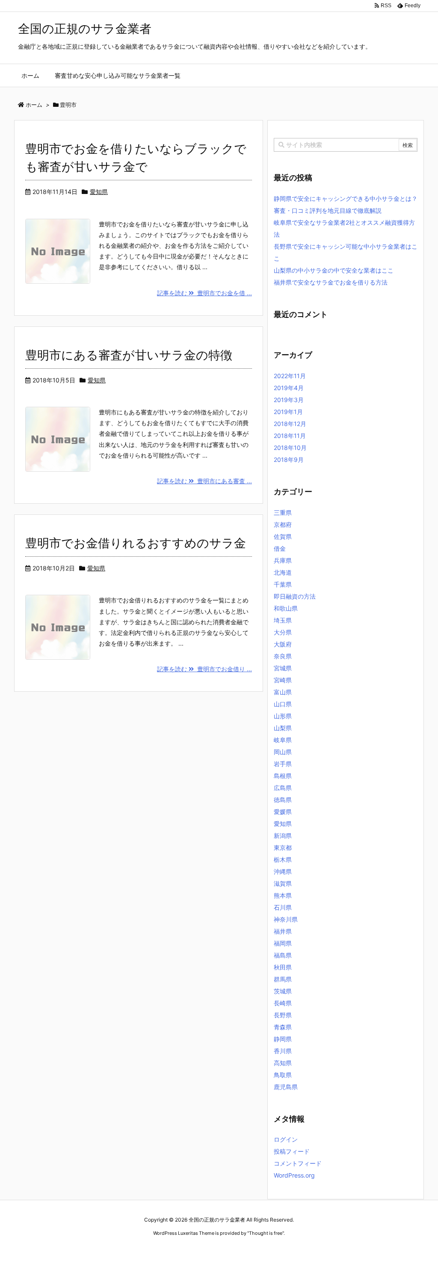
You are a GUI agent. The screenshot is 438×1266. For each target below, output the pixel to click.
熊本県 (283, 895)
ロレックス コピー (131, 1249)
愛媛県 (283, 811)
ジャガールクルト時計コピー (258, 1249)
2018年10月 (290, 447)
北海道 (283, 572)
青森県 (283, 1027)
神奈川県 (286, 919)
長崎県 (283, 1003)
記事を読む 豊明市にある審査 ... (204, 481)
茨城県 (283, 991)
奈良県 (283, 656)
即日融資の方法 (295, 596)
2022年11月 (290, 375)
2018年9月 (289, 459)
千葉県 (283, 584)
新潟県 (283, 835)
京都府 (283, 524)
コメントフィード (298, 1163)
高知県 (283, 1062)
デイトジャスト (311, 1249)
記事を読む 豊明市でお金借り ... (204, 669)
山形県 (283, 716)
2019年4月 (289, 387)
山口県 (283, 704)
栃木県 (283, 859)
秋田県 (283, 967)
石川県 (283, 907)
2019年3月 (289, 399)
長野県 (283, 1015)
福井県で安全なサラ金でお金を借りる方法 (331, 282)
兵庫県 (283, 560)
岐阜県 (283, 739)
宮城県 (283, 668)
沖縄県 (283, 871)
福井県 (283, 931)
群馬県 (283, 979)
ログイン (286, 1139)
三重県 (283, 512)
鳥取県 (283, 1074)
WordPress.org (294, 1175)
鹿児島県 (286, 1086)
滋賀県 (283, 883)
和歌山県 (286, 608)
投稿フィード (292, 1151)
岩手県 (283, 763)
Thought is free (265, 1233)
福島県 (283, 955)
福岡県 (283, 943)
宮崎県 (283, 680)
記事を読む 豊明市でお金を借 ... (204, 293)
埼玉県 (283, 620)
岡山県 (283, 751)
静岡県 (283, 1039)
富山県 (283, 692)
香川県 (283, 1051)
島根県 (283, 775)
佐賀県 (283, 536)
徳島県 (283, 799)
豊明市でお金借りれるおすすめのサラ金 (135, 543)
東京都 (283, 847)
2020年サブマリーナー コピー (188, 1249)
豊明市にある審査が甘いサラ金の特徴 (128, 355)
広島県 (283, 787)
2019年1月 (288, 411)
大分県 (283, 632)
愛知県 (99, 191)
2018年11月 (290, 435)
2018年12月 (290, 423)
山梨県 (283, 727)
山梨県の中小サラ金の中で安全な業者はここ (334, 270)
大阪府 (283, 644)
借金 (280, 548)
